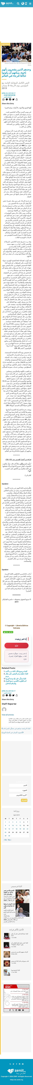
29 (5, 836)
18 (16, 829)
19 (20, 829)
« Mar (5, 840)
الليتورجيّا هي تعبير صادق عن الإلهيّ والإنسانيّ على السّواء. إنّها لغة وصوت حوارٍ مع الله (9, 894)
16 (9, 829)
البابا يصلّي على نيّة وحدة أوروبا (16, 679)
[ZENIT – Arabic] (9, 3)
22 (5, 832)
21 (27, 829)
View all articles (8, 715)
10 (13, 825)
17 (13, 829)
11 (16, 825)
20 (24, 829)
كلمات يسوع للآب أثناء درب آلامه (16, 671)
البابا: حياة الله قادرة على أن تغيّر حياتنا (19, 934)
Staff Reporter (9, 95)
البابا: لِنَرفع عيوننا (15, 970)
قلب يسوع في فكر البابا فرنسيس (20, 961)
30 (9, 836)
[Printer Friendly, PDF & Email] (8, 632)
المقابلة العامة (5, 44)
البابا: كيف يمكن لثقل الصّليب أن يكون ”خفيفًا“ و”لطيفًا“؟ (19, 943)
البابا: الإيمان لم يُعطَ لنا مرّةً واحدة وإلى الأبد (9, 906)
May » (9, 840)
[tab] (10, 986)
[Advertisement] (16, 24)
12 (20, 825)
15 (5, 829)
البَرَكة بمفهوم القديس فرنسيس (19, 952)
